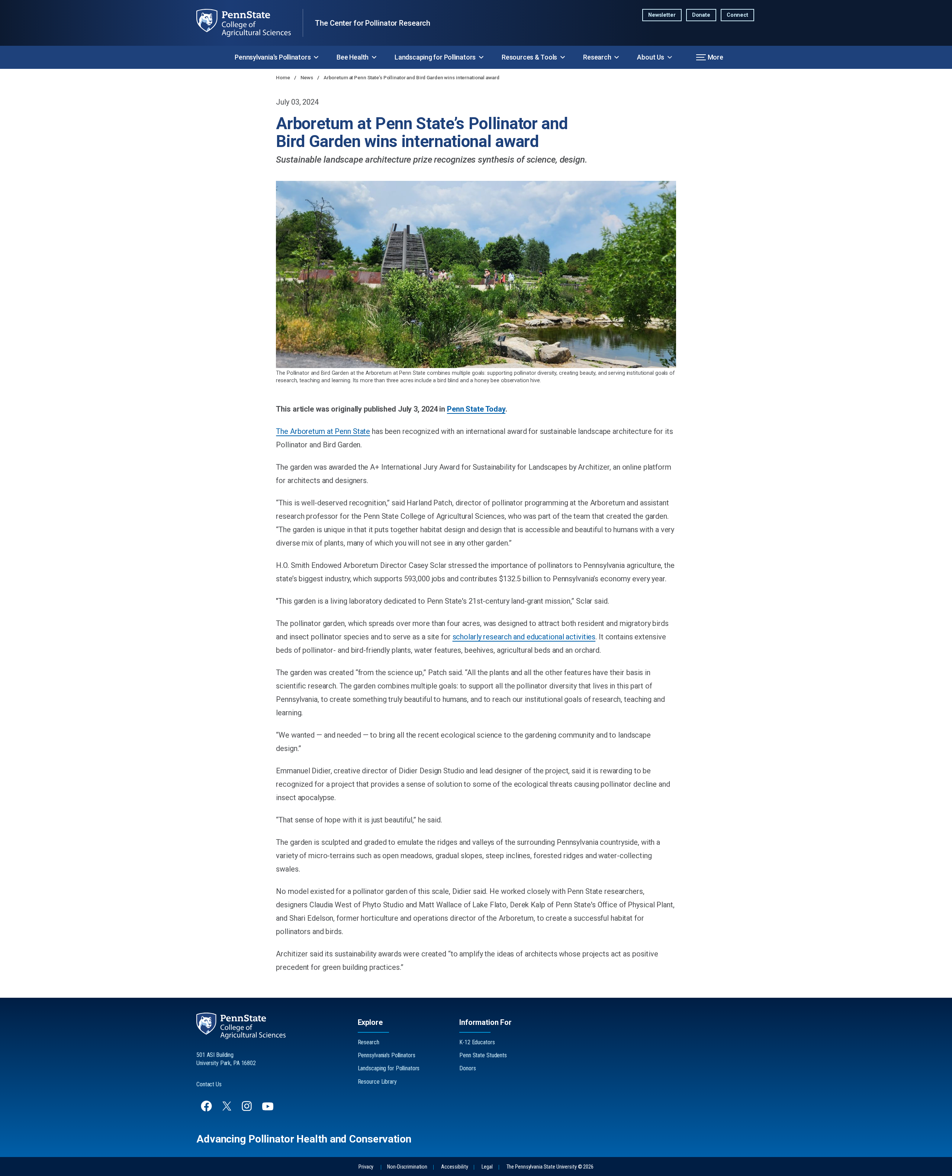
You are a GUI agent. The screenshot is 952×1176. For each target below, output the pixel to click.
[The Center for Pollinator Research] (249, 23)
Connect (737, 15)
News (307, 77)
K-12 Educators (477, 1042)
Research (597, 57)
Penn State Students (483, 1055)
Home (283, 77)
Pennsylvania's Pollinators (273, 57)
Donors (467, 1068)
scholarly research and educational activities (524, 636)
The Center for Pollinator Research (372, 23)
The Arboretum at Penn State (323, 431)
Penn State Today (476, 409)
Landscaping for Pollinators (435, 57)
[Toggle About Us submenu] (669, 57)
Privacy (365, 1167)
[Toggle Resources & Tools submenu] (562, 57)
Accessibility (454, 1167)
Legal (487, 1167)
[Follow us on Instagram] (247, 1109)
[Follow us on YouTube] (268, 1109)
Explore (370, 1022)
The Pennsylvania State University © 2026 (550, 1167)
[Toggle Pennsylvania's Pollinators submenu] (316, 57)
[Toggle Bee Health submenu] (374, 57)
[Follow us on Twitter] (227, 1108)
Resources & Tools (529, 57)
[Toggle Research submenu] (616, 57)
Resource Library (377, 1081)
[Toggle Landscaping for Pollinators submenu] (481, 57)
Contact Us (209, 1084)
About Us (650, 57)
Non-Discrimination (407, 1167)
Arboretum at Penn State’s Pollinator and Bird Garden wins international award (411, 77)
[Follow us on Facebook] (207, 1109)
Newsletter (662, 15)
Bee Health (353, 57)
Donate (701, 15)
